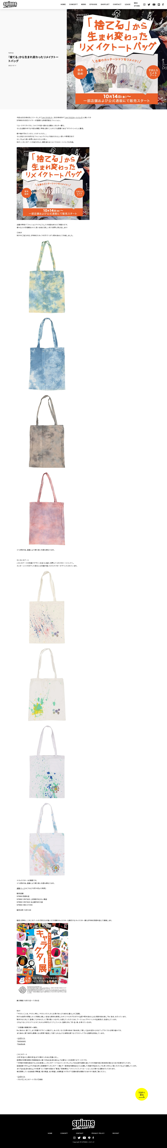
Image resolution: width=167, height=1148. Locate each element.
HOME (63, 4)
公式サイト (21, 1038)
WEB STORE (137, 4)
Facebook (21, 1044)
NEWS (83, 4)
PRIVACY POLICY (98, 1133)
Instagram (22, 1041)
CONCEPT (73, 4)
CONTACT (117, 4)
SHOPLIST (105, 4)
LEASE (128, 4)
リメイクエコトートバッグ (73, 117)
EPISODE (93, 4)
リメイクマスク (46, 117)
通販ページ (21, 888)
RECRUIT (116, 1133)
